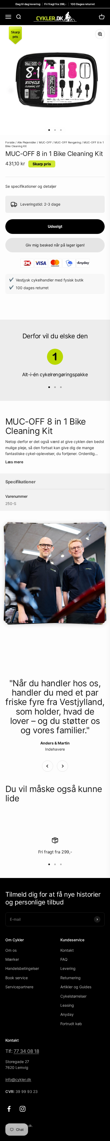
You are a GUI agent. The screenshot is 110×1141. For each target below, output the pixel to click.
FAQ (64, 959)
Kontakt (67, 950)
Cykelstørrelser (73, 996)
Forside (10, 142)
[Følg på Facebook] (9, 1108)
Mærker (12, 959)
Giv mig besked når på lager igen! (55, 245)
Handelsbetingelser (22, 968)
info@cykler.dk (18, 1079)
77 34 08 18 (26, 1051)
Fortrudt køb (71, 1023)
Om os (11, 950)
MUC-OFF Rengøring (67, 142)
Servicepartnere (19, 987)
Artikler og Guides (75, 987)
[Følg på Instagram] (22, 1108)
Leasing (67, 1005)
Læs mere (14, 462)
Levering (68, 968)
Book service (16, 977)
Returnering (70, 977)
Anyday (67, 1014)
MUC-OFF (45, 142)
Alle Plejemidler (26, 142)
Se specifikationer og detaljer (30, 186)
